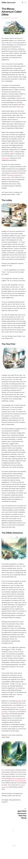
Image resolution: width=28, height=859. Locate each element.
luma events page (20, 780)
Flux (23, 705)
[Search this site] (22, 2)
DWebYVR (11, 778)
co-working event (20, 778)
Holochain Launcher (10, 707)
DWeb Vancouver (9, 2)
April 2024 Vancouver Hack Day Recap (21, 813)
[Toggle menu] (25, 2)
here (21, 107)
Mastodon (18, 701)
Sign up (14, 845)
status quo (5, 158)
